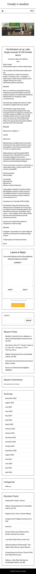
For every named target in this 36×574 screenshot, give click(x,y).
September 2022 (10, 450)
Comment (18, 263)
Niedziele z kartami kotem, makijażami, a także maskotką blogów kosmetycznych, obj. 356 (18, 338)
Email (25, 290)
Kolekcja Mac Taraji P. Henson (15, 500)
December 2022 (10, 437)
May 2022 (8, 468)
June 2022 (8, 463)
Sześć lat (8, 526)
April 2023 (8, 420)
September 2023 (10, 398)
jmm (18, 61)
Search (7, 315)
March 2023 (9, 424)
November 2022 (10, 442)
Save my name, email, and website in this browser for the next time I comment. (19, 299)
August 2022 (9, 455)
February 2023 (10, 429)
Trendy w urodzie (18, 4)
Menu (32, 11)
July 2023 (8, 407)
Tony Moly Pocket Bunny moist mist (17, 539)
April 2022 (8, 472)
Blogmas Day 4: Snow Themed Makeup (18, 513)
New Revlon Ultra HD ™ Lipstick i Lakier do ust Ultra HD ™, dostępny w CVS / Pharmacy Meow (19, 347)
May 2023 (8, 416)
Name (10, 290)
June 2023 (8, 411)
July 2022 (8, 459)
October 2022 (9, 446)
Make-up (8, 486)
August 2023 (9, 403)
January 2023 (9, 433)
